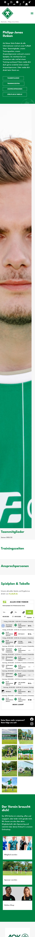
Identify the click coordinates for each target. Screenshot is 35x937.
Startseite (4, 22)
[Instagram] (31, 723)
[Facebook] (31, 719)
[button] (32, 13)
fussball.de (13, 594)
